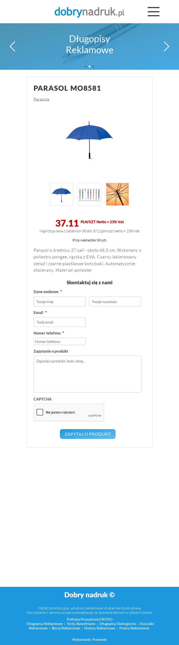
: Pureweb (99, 639)
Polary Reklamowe (134, 628)
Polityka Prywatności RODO (90, 619)
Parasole (41, 99)
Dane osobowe (48, 291)
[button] (12, 46)
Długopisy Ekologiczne (118, 623)
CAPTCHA (43, 399)
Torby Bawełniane (81, 623)
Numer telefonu (49, 333)
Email (40, 312)
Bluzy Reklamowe (66, 628)
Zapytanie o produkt (51, 351)
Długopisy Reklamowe (90, 44)
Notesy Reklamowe (99, 628)
